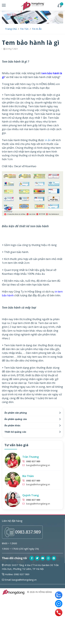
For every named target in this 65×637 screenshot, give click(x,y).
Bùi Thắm (28, 476)
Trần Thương (30, 457)
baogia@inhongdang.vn (38, 465)
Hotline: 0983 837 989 (16, 574)
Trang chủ (11, 28)
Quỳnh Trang (30, 495)
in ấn (48, 140)
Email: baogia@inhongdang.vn (20, 579)
